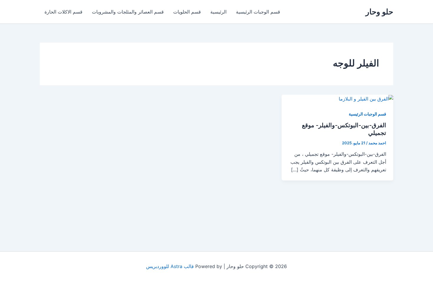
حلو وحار (379, 11)
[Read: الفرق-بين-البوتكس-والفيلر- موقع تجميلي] (366, 98)
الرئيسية (218, 12)
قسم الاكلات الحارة (63, 12)
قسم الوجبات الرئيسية (258, 12)
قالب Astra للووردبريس (170, 266)
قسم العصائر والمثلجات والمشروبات (128, 12)
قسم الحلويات (187, 12)
